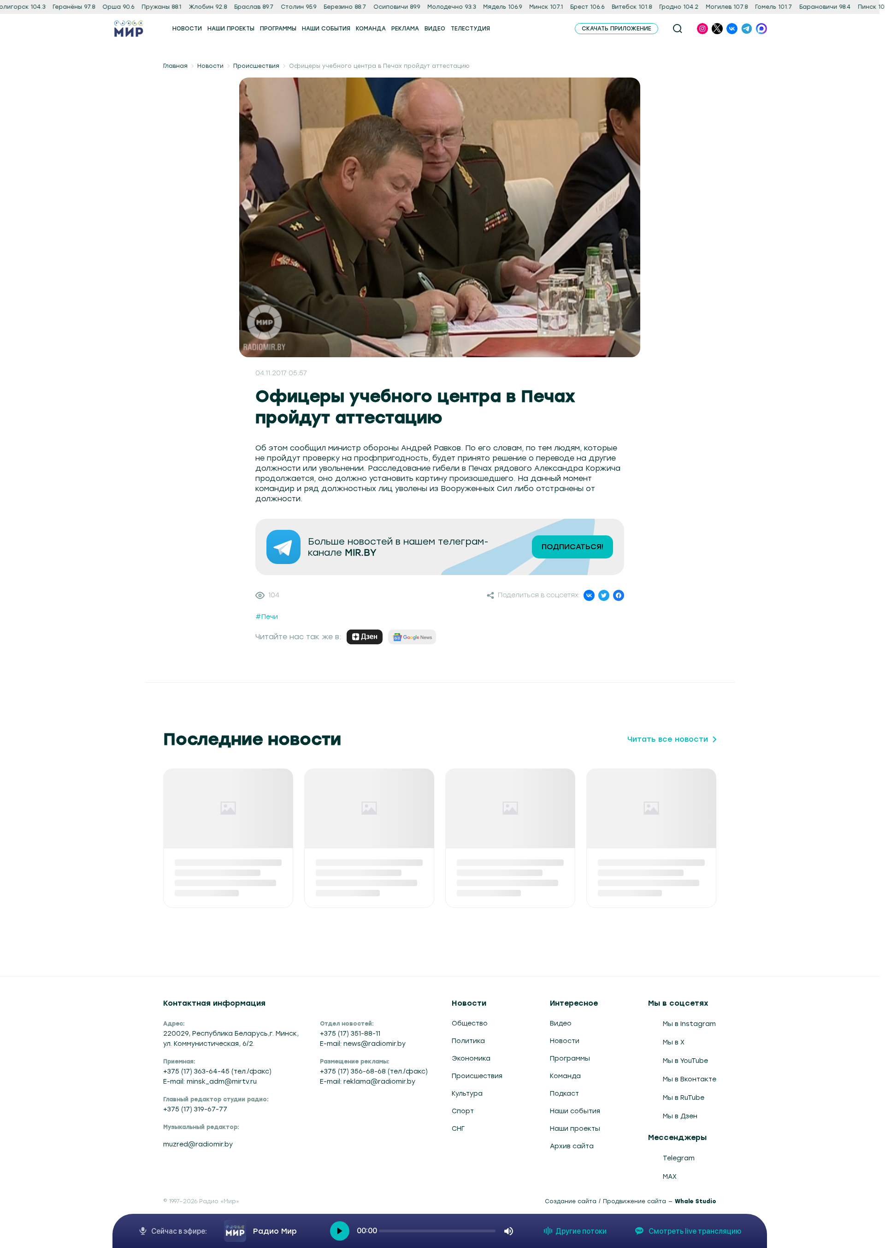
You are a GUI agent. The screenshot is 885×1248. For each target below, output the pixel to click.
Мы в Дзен (680, 1116)
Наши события (575, 1111)
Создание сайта (570, 1201)
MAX (670, 1177)
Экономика (471, 1058)
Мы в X (673, 1042)
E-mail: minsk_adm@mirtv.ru (210, 1082)
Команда (565, 1076)
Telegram (679, 1158)
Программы (570, 1058)
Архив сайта (572, 1146)
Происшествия (256, 66)
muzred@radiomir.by (198, 1144)
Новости (210, 66)
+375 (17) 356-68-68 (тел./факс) (374, 1071)
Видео (561, 1023)
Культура (467, 1094)
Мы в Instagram (689, 1024)
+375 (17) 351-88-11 (350, 1034)
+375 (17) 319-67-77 (195, 1109)
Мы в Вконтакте (689, 1079)
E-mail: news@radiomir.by (363, 1044)
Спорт (463, 1111)
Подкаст (564, 1094)
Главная (175, 66)
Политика (468, 1041)
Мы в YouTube (685, 1061)
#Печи (266, 617)
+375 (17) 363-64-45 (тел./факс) (217, 1071)
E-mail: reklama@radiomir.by (367, 1082)
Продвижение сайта (634, 1201)
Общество (470, 1023)
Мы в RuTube (683, 1098)
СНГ (458, 1129)
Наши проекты (575, 1129)
